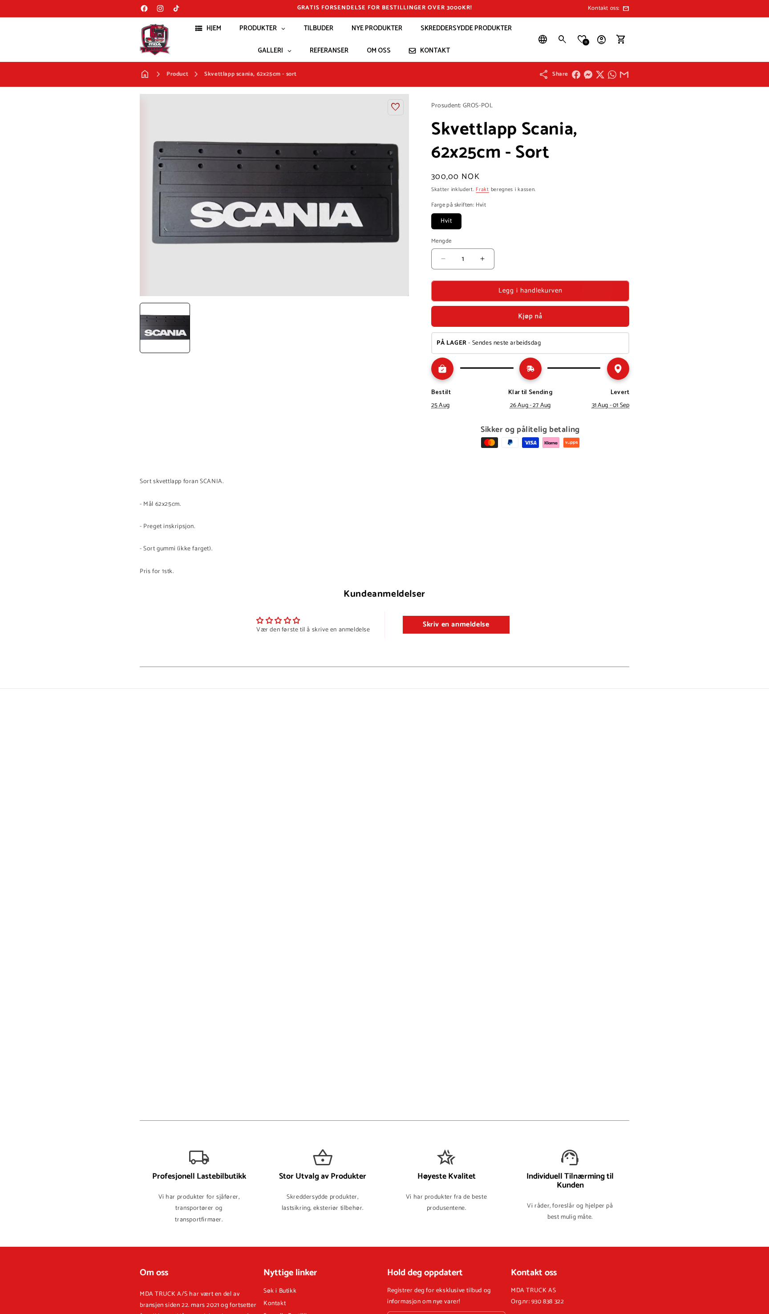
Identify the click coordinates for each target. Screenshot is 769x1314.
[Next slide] (399, 328)
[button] (562, 39)
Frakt (482, 189)
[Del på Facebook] (576, 74)
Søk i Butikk (279, 1291)
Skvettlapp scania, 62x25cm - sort (250, 74)
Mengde (441, 241)
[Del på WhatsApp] (612, 74)
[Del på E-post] (624, 74)
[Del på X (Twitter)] (600, 74)
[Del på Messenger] (588, 74)
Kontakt (274, 1303)
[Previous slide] (149, 328)
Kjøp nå (530, 316)
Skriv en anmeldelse (456, 624)
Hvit (446, 221)
